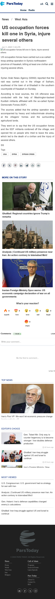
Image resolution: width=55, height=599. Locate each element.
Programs (31, 565)
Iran (6, 572)
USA (5, 154)
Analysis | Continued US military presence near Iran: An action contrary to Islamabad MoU (27, 253)
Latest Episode (33, 570)
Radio (31, 10)
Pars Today (13, 3)
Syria (14, 154)
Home (23, 10)
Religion (7, 575)
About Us (31, 580)
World (7, 568)
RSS (29, 584)
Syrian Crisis (28, 154)
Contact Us (31, 582)
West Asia (21, 19)
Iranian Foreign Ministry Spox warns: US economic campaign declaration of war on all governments (26, 293)
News (5, 19)
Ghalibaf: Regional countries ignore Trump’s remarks (26, 215)
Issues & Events (33, 568)
